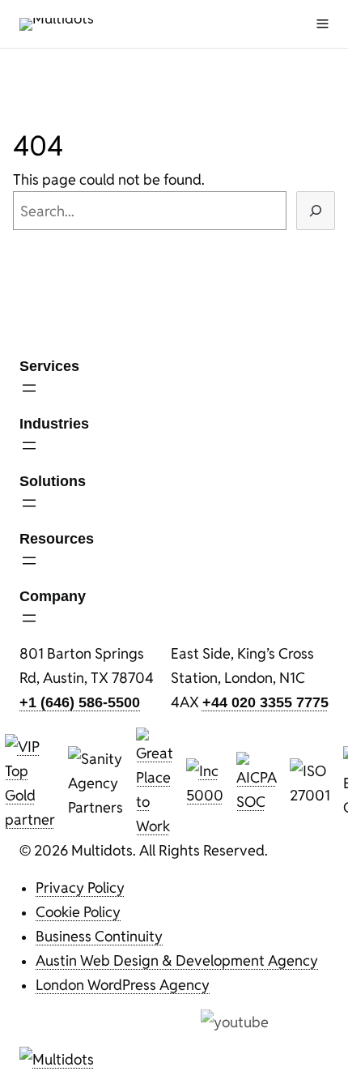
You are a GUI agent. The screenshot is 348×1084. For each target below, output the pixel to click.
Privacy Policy (80, 887)
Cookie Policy (78, 911)
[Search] (316, 210)
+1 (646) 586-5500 (79, 702)
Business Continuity (99, 935)
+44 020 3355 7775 (265, 702)
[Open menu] (322, 24)
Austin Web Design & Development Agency (177, 960)
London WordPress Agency (123, 984)
